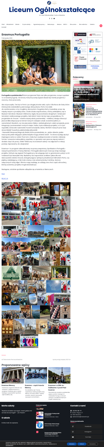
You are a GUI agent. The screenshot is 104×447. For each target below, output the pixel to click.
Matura (59, 24)
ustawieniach (9, 445)
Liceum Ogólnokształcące (52, 9)
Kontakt (4, 27)
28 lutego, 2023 (97, 129)
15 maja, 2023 (97, 117)
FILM (3, 174)
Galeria (92, 24)
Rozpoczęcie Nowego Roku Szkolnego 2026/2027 (53, 430)
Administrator (77, 99)
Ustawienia (92, 444)
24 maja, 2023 (85, 99)
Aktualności (9, 24)
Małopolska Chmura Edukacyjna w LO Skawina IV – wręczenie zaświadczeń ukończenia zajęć (86, 92)
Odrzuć (82, 444)
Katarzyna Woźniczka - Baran (51, 414)
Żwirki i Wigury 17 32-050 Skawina (76, 414)
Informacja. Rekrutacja (52, 421)
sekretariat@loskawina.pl (81, 417)
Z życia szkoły (26, 24)
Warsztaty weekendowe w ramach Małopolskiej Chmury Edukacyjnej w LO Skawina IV (94, 111)
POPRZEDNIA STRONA (95, 67)
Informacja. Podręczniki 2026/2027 (52, 411)
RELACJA (5, 179)
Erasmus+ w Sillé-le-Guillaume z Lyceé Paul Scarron (57, 387)
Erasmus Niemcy (8, 385)
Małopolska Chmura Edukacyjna (83, 85)
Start (3, 24)
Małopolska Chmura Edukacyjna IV (93, 126)
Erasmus (4, 355)
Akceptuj (71, 444)
